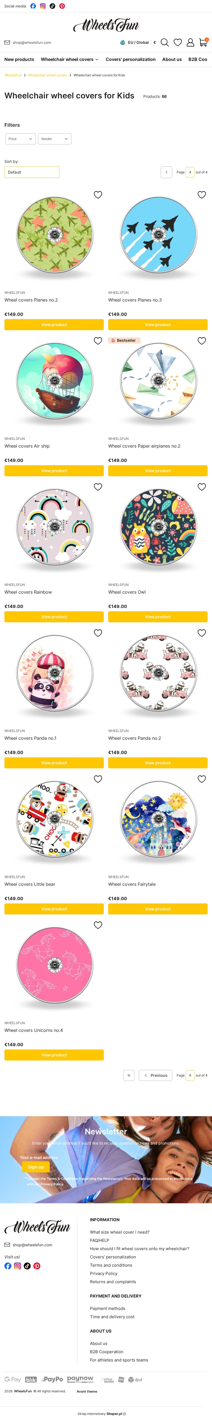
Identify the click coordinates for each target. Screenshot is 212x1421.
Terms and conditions (111, 1265)
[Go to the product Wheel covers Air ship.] (54, 384)
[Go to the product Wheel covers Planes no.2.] (54, 238)
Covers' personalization (113, 1256)
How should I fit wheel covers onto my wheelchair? (139, 1248)
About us (98, 1343)
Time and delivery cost (112, 1316)
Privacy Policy (103, 1273)
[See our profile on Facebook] (33, 6)
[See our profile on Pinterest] (62, 6)
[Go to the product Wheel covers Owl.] (158, 530)
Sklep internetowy (100, 1414)
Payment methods (107, 1308)
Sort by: (11, 161)
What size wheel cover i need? (120, 1232)
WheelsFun (13, 75)
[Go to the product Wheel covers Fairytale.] (158, 823)
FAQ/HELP (99, 1240)
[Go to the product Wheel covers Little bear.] (54, 823)
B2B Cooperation (106, 1351)
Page (181, 172)
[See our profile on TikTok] (52, 6)
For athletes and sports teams (119, 1360)
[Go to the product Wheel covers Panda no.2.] (158, 676)
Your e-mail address (39, 1157)
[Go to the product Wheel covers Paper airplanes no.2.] (158, 384)
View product (54, 324)
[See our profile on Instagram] (42, 6)
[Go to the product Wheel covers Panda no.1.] (54, 676)
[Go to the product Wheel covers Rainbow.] (54, 530)
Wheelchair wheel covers (47, 75)
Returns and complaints (113, 1281)
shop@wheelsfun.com (32, 42)
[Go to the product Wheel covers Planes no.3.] (158, 238)
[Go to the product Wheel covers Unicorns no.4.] (54, 969)
